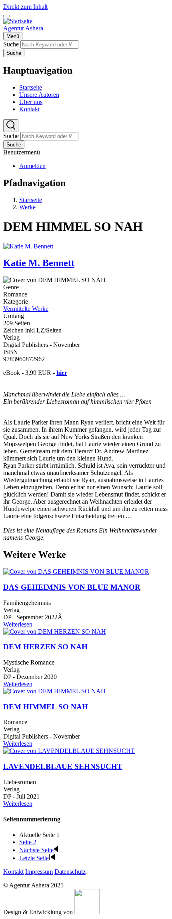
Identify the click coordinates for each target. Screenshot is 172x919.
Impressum (39, 871)
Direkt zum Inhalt (25, 6)
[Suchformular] (10, 125)
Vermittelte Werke (25, 308)
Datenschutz (70, 871)
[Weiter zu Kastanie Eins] (87, 912)
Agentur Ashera (23, 28)
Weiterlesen (17, 624)
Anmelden (32, 165)
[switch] (6, 16)
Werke (27, 207)
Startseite (30, 199)
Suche (11, 44)
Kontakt (13, 871)
